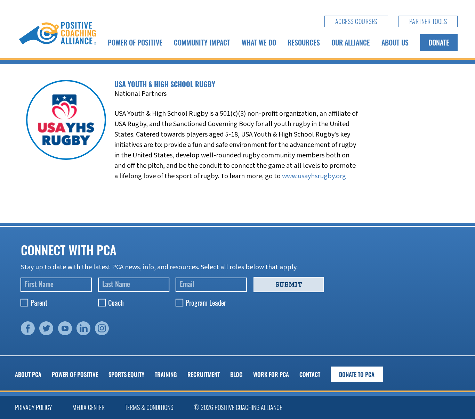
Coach (116, 302)
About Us (395, 42)
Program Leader (206, 302)
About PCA (28, 374)
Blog (236, 374)
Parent (39, 302)
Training (166, 374)
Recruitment (203, 374)
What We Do (259, 42)
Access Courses (356, 21)
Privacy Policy (33, 407)
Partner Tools (428, 21)
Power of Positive (135, 42)
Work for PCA (271, 374)
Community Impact (202, 42)
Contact (309, 374)
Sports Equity (126, 374)
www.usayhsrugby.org (314, 176)
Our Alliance (350, 42)
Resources (304, 42)
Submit (288, 284)
